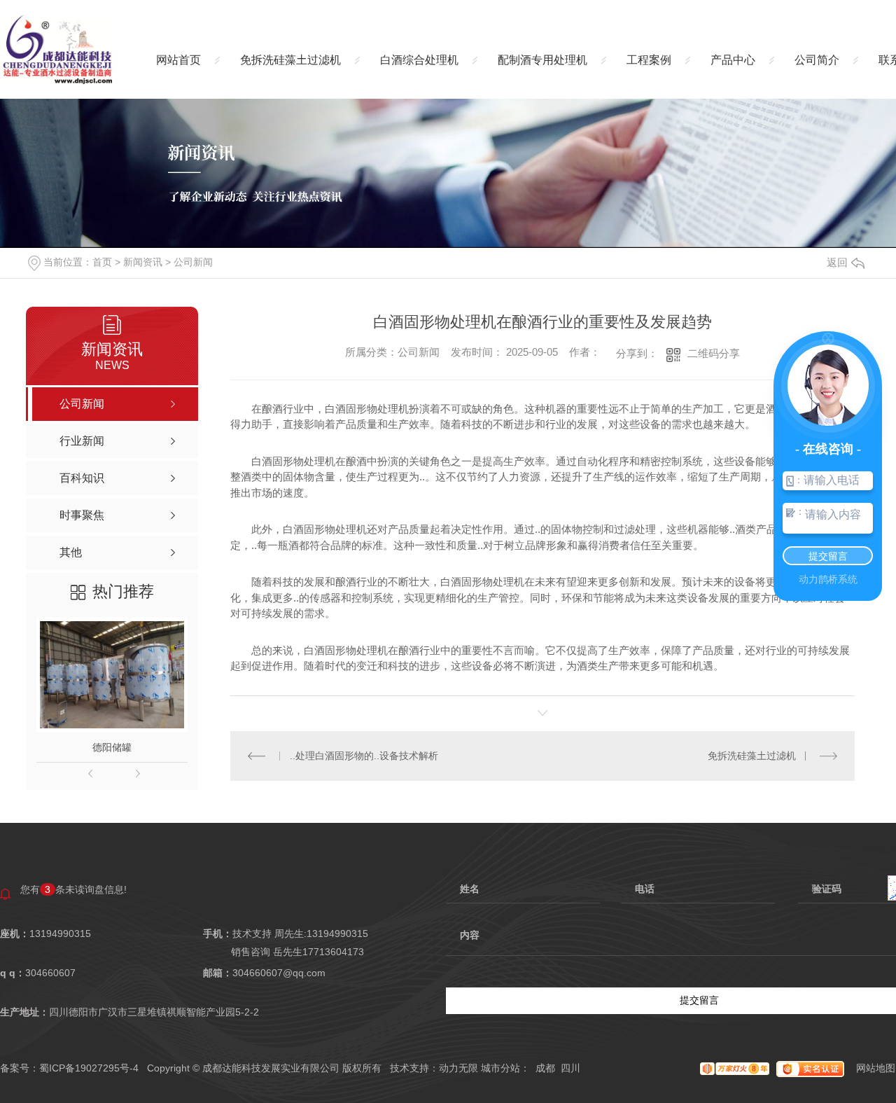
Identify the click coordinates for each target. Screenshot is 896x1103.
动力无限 (458, 1068)
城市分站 (500, 1068)
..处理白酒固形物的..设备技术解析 (364, 755)
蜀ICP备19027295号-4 (89, 1068)
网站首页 (178, 60)
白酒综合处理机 (419, 60)
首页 (102, 262)
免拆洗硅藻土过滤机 (290, 60)
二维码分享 (713, 353)
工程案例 (648, 60)
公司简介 (816, 60)
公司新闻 (193, 262)
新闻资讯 (142, 262)
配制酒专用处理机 (542, 60)
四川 (570, 1068)
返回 (837, 262)
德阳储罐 (112, 747)
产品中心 (732, 60)
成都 (545, 1068)
